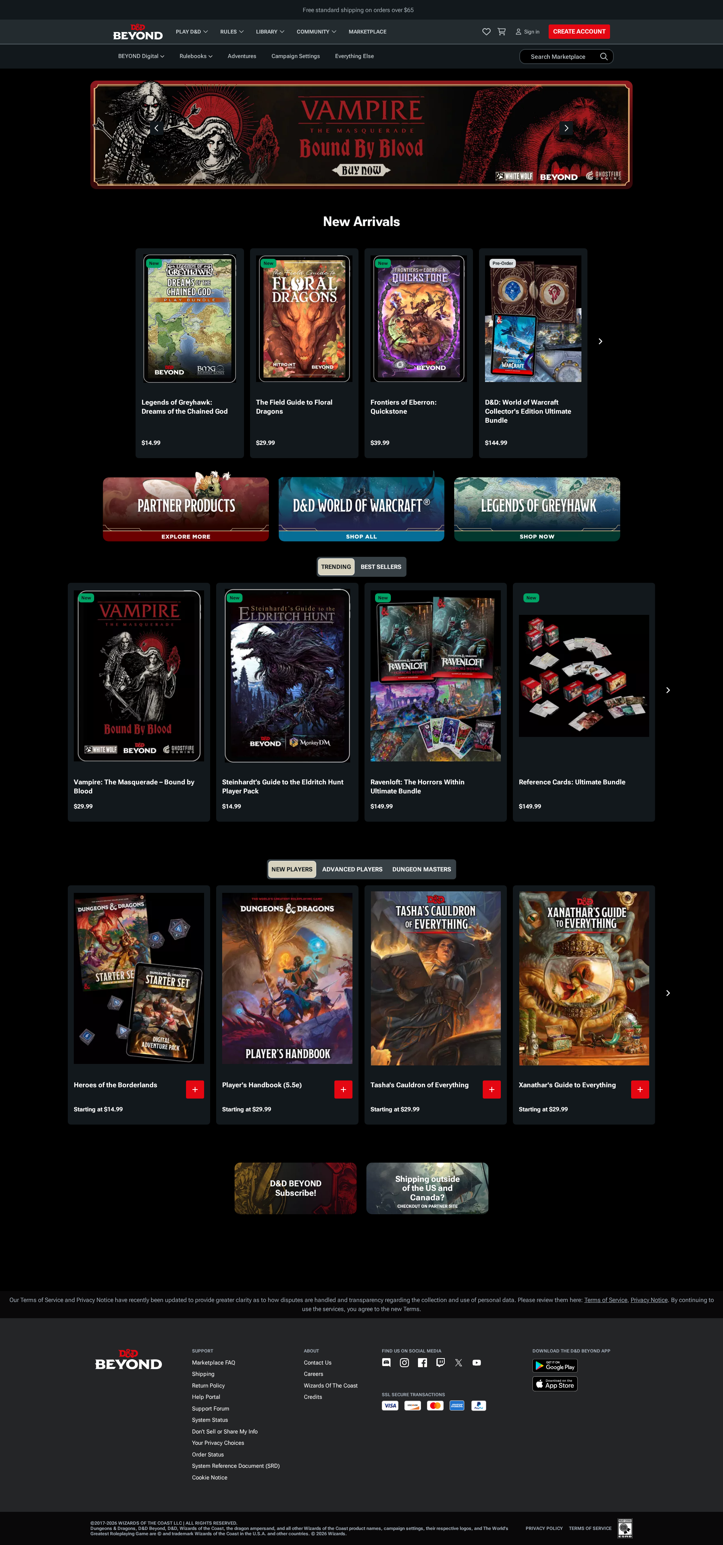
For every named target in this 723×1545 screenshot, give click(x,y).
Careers (313, 1374)
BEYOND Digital (138, 56)
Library (267, 32)
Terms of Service (605, 1300)
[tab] (336, 566)
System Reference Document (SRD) (236, 1465)
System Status (210, 1420)
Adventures (242, 56)
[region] (361, 135)
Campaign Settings (296, 56)
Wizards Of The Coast (331, 1385)
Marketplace (367, 32)
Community (313, 32)
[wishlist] (486, 31)
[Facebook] (422, 1362)
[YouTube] (476, 1362)
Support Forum (210, 1408)
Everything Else (354, 56)
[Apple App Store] (555, 1385)
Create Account (579, 31)
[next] (566, 128)
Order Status (208, 1454)
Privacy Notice (649, 1300)
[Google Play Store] (555, 1367)
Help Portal (206, 1397)
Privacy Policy (544, 1528)
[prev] (156, 128)
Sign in (532, 32)
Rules (228, 32)
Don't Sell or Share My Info (225, 1431)
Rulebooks (193, 56)
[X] (458, 1362)
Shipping (203, 1374)
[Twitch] (440, 1362)
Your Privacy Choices (218, 1443)
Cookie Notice (209, 1477)
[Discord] (386, 1362)
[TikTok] (494, 1362)
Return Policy (208, 1385)
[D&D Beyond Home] (138, 32)
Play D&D (188, 32)
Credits (313, 1397)
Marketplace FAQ (213, 1362)
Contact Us (317, 1362)
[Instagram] (404, 1362)
